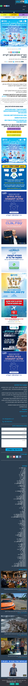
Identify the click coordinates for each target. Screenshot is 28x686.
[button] (26, 2)
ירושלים (24, 512)
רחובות (13, 17)
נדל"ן (24, 526)
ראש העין (23, 548)
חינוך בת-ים (23, 501)
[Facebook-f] (9, 6)
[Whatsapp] (1, 6)
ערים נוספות (7, 17)
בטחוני (24, 478)
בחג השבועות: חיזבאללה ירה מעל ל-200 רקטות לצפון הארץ (15, 121)
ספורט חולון (23, 533)
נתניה (24, 530)
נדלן (25, 527)
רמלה (24, 552)
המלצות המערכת (21, 491)
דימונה (24, 490)
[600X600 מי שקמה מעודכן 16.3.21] (14, 189)
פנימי (24, 543)
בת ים (5, 14)
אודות (24, 9)
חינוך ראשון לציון (21, 504)
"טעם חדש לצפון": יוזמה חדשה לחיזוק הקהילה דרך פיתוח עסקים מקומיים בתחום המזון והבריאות (15, 110)
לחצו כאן (4, 96)
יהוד (25, 510)
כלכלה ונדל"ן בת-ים (21, 514)
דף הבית (24, 6)
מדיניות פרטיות (23, 411)
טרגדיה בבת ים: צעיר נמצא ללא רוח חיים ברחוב (17, 656)
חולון (23, 14)
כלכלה (24, 513)
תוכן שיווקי (23, 554)
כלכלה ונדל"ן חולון (21, 515)
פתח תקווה (23, 544)
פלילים (24, 537)
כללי (24, 518)
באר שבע (23, 475)
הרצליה (24, 492)
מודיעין (24, 522)
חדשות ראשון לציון (21, 499)
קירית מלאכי (22, 546)
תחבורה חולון (22, 558)
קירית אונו (23, 545)
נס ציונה (19, 17)
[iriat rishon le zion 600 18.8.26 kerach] (14, 46)
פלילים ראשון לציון (21, 541)
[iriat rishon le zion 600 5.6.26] (14, 298)
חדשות (24, 495)
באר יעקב (25, 17)
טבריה (24, 506)
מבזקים (24, 521)
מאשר (17, 684)
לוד (25, 519)
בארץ (19, 49)
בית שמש (23, 479)
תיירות (24, 559)
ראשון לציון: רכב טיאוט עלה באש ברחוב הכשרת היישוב (16, 611)
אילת (24, 470)
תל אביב (24, 561)
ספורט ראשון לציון (21, 535)
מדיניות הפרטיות (11, 681)
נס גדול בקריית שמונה (21, 117)
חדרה (24, 493)
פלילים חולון (23, 540)
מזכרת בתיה (23, 523)
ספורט (24, 531)
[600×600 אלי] (14, 324)
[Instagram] (3, 6)
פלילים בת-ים (22, 539)
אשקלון (24, 473)
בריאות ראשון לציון (21, 483)
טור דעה (24, 508)
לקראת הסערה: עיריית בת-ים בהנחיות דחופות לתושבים (15, 634)
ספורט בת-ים (22, 532)
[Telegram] (7, 6)
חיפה (24, 505)
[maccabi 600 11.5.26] (14, 216)
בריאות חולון (23, 482)
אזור (24, 469)
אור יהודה (23, 468)
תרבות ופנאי (23, 562)
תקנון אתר (24, 409)
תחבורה (24, 555)
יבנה (24, 509)
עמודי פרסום (22, 536)
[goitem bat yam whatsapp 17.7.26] (14, 271)
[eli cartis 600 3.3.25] (14, 244)
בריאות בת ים (22, 481)
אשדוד (24, 471)
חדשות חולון (23, 497)
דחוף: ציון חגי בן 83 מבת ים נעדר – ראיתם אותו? (17, 678)
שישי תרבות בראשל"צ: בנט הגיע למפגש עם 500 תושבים (15, 589)
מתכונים (24, 524)
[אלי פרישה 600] (14, 350)
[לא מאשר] (26, 682)
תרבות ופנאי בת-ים (21, 563)
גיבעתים (24, 488)
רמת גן (24, 553)
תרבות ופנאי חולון (21, 564)
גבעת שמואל (22, 486)
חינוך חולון (23, 502)
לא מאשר (12, 684)
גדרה (24, 487)
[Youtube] (5, 6)
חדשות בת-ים (22, 496)
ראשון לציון (14, 14)
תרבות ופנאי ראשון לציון (20, 566)
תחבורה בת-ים (22, 557)
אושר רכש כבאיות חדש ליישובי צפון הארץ (15, 115)
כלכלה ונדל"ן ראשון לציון (20, 517)
